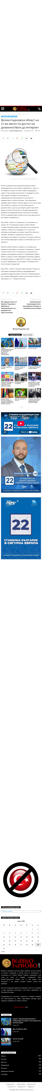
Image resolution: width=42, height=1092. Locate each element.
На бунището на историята (19, 383)
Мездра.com (31, 1086)
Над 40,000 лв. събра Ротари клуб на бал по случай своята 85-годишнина (34, 384)
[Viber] (8, 138)
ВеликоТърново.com (16, 130)
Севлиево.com (21, 1086)
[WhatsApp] (22, 138)
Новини (8, 113)
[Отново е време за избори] (7, 361)
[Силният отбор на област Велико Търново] (21, 361)
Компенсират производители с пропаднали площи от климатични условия (32, 305)
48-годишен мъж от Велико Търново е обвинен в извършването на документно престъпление (9, 307)
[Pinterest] (17, 138)
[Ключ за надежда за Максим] (21, 393)
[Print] (31, 138)
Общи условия (21, 1084)
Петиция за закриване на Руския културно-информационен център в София (34, 400)
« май (2, 951)
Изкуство (4, 1062)
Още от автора (27, 334)
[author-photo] (21, 322)
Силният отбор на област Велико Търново (20, 368)
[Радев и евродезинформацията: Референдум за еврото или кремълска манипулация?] (7, 342)
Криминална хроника (7, 1071)
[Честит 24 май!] (34, 342)
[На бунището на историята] (21, 376)
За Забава (4, 1074)
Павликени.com (31, 1084)
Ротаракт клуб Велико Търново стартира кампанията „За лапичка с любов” (7, 384)
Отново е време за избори (6, 367)
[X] (12, 138)
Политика (4, 1068)
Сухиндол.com (11, 1086)
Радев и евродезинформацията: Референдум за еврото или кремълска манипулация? (7, 351)
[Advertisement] (21, 30)
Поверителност (10, 1084)
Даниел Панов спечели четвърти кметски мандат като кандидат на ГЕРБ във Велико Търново (7, 401)
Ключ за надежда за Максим (20, 399)
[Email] (26, 138)
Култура (3, 1059)
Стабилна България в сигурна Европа (34, 367)
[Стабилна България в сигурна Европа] (34, 361)
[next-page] (22, 407)
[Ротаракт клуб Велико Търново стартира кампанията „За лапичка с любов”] (7, 376)
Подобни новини (15, 334)
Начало (3, 113)
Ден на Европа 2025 (20, 348)
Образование (5, 1065)
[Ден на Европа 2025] (21, 342)
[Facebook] (3, 138)
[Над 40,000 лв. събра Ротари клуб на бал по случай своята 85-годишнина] (34, 376)
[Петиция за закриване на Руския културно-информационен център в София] (34, 393)
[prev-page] (20, 407)
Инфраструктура (16, 113)
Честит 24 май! (32, 348)
